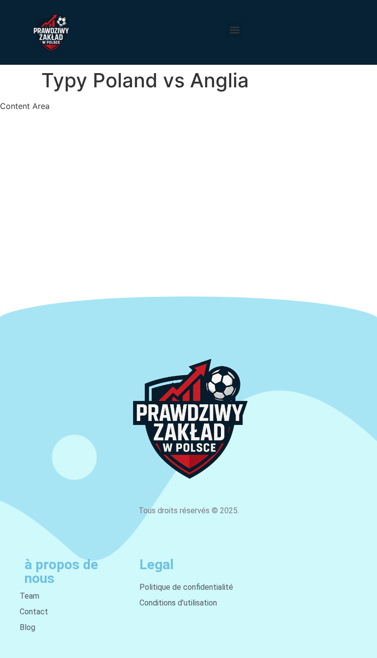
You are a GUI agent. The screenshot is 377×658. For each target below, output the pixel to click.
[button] (234, 30)
